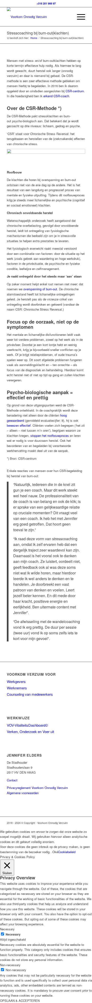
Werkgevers (16, 681)
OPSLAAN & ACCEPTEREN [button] (20, 1000)
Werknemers (17, 687)
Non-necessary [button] (10, 965)
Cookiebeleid (66, 852)
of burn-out (49, 289)
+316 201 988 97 (46, 3)
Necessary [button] (7, 929)
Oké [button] (55, 852)
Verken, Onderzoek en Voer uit (30, 731)
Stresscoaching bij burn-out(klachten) (38, 33)
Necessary (13, 934)
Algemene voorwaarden (23, 793)
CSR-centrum (75, 91)
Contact (12, 780)
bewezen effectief (19, 425)
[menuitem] (78, 16)
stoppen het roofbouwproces (49, 435)
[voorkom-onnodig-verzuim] (38, 16)
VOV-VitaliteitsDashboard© (27, 725)
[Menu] (78, 16)
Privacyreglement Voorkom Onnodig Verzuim (37, 787)
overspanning (32, 289)
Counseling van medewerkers (30, 694)
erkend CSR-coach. (56, 96)
